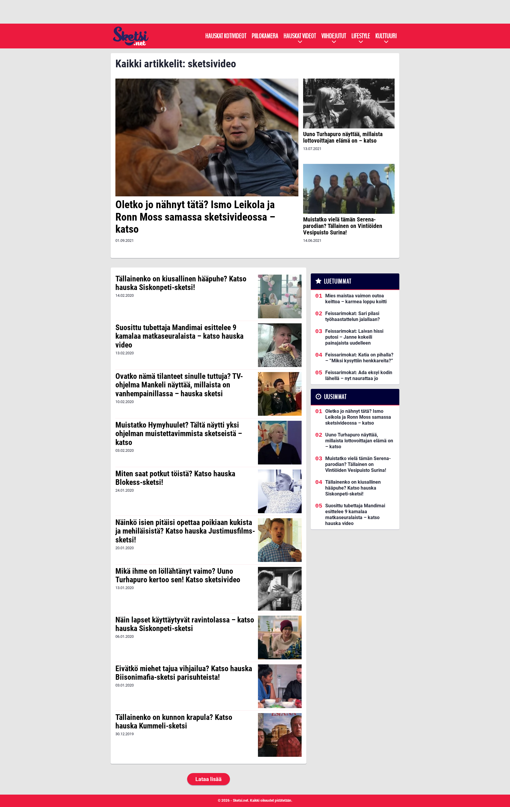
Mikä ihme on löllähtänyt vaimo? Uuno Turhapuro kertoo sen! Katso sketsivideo (177, 575)
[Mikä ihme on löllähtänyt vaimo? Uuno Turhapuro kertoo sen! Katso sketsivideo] (279, 589)
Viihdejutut (333, 36)
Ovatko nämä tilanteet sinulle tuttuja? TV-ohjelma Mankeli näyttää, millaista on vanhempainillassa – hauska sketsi (179, 385)
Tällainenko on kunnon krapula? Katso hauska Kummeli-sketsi (173, 722)
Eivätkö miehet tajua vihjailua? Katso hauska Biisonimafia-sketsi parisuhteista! (183, 673)
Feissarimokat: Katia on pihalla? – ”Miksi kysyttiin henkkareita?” (359, 357)
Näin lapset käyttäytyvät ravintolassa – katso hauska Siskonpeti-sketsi (184, 624)
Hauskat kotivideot (225, 36)
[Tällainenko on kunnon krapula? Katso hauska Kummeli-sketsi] (279, 735)
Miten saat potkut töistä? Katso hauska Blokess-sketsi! (175, 478)
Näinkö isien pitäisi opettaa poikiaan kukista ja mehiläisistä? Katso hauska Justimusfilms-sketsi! (185, 531)
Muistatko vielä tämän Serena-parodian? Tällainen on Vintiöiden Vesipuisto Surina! (342, 226)
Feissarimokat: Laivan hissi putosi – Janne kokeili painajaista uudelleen (354, 337)
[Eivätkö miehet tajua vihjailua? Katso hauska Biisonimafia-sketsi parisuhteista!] (279, 686)
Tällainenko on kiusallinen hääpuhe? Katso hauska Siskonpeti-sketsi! (180, 283)
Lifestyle (361, 36)
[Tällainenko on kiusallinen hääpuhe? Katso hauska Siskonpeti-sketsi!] (279, 296)
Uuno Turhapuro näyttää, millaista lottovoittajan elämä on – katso (342, 137)
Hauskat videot (300, 36)
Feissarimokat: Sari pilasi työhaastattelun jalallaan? (352, 316)
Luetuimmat (338, 281)
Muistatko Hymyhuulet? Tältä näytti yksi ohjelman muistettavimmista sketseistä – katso (178, 433)
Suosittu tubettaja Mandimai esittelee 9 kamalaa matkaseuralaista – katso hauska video (179, 336)
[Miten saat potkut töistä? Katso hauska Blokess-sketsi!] (279, 491)
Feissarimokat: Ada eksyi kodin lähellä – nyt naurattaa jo (358, 375)
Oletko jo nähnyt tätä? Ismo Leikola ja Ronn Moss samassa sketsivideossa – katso (195, 216)
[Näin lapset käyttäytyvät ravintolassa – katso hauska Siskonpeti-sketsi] (279, 637)
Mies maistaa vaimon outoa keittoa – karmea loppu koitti (356, 298)
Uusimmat (335, 396)
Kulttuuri (386, 36)
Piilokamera (265, 36)
